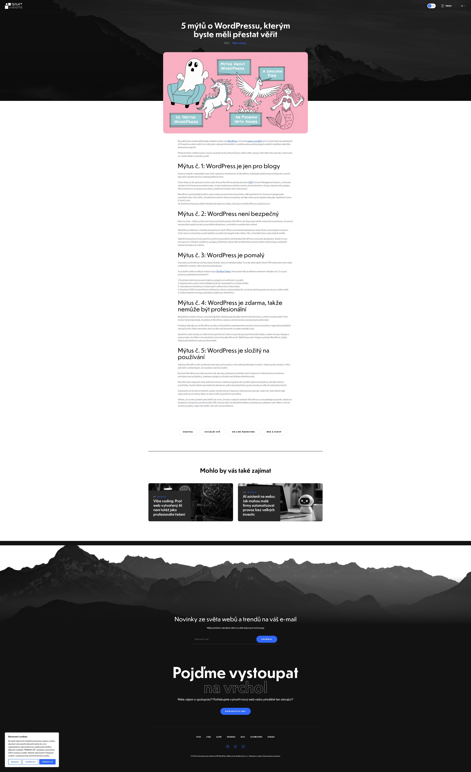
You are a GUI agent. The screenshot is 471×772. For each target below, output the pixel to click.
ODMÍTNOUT (30, 762)
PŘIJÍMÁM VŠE (47, 762)
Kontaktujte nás (235, 711)
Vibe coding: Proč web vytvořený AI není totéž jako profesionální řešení (169, 507)
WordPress (233, 141)
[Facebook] (235, 747)
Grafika (188, 432)
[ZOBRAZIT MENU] (442, 5)
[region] (32, 749)
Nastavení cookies (255, 756)
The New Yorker (223, 271)
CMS (250, 182)
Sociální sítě (212, 432)
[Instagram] (227, 747)
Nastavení (15, 762)
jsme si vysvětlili (255, 141)
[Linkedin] (243, 747)
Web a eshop (239, 42)
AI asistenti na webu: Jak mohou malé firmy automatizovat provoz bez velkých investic (259, 505)
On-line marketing (243, 432)
